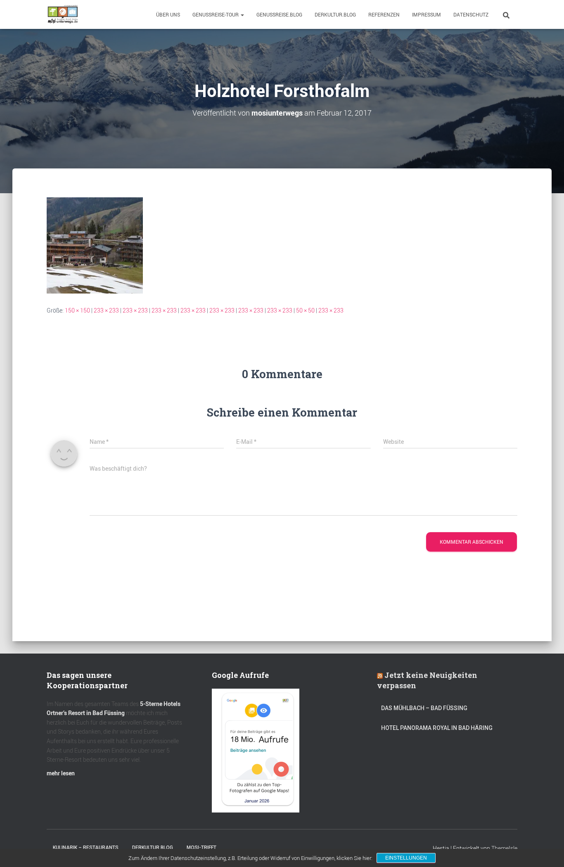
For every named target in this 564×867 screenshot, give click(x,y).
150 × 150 (77, 310)
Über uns (168, 14)
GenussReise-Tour (216, 14)
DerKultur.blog (335, 14)
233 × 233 (106, 310)
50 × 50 (305, 310)
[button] (242, 14)
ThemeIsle (504, 848)
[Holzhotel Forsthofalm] (95, 245)
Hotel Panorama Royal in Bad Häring (437, 728)
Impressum (426, 14)
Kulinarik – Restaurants (85, 847)
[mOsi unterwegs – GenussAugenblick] (62, 14)
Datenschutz (470, 14)
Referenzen (384, 14)
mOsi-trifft (201, 847)
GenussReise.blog (279, 14)
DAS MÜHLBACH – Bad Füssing (424, 708)
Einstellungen (406, 858)
